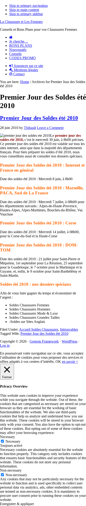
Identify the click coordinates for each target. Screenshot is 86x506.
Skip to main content (24, 10)
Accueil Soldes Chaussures (38, 329)
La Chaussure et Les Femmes (21, 22)
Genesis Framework (44, 341)
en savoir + (70, 361)
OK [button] (58, 361)
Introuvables (69, 329)
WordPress (69, 341)
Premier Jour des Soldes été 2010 (39, 118)
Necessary (13, 441)
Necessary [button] (7, 437)
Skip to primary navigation (28, 6)
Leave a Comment (50, 128)
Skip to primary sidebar (26, 14)
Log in (5, 345)
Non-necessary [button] (11, 470)
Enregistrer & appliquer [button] (17, 504)
